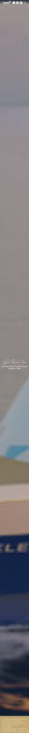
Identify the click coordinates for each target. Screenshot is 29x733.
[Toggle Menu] (25, 2)
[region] (14, 724)
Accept (21, 730)
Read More (8, 726)
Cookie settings (8, 730)
